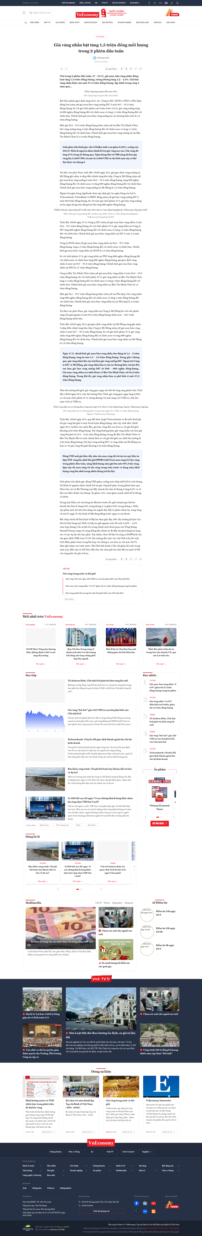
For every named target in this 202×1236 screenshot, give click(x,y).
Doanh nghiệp (124, 22)
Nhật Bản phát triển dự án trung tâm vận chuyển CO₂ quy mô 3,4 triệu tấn (161, 652)
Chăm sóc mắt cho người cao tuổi (115, 933)
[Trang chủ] (25, 22)
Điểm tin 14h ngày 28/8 (166, 913)
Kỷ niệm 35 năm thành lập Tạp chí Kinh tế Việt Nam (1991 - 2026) (80, 1104)
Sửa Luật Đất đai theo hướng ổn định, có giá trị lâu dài (100, 1035)
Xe (96, 3)
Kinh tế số (74, 22)
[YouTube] (166, 3)
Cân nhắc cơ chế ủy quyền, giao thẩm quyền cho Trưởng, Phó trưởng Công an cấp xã (42, 1053)
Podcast (107, 903)
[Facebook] (149, 3)
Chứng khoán (68, 3)
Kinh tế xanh (90, 22)
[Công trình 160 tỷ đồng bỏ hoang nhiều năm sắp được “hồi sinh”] (159, 1035)
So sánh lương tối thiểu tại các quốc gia (114, 965)
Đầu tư (47, 22)
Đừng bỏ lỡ (33, 836)
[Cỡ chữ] (66, 69)
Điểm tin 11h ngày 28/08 (165, 930)
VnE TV (105, 3)
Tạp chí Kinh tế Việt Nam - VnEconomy (162, 1228)
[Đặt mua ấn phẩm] (172, 12)
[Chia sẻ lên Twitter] (126, 69)
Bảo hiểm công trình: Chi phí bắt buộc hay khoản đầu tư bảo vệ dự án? (100, 771)
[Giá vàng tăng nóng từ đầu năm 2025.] (101, 92)
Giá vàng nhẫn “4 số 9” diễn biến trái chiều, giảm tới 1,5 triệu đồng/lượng (162, 704)
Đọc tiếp (31, 675)
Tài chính (60, 22)
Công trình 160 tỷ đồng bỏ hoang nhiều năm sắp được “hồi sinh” (159, 1052)
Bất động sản (142, 22)
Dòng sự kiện (101, 1071)
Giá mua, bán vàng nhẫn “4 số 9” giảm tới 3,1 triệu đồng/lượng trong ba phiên (101, 586)
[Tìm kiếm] (30, 13)
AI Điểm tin (159, 902)
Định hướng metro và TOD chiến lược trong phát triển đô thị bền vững (40, 1104)
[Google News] (177, 3)
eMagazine (128, 903)
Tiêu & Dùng (85, 3)
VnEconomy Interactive (158, 1101)
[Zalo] (160, 3)
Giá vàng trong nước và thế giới (79, 574)
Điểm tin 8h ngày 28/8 (165, 947)
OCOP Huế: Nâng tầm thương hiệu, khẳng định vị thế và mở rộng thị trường (41, 652)
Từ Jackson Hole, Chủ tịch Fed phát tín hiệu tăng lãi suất (98, 681)
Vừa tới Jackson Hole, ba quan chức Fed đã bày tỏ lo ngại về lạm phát (113, 870)
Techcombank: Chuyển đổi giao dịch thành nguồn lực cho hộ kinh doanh (100, 741)
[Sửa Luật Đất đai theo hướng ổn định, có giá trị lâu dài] (101, 1008)
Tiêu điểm (34, 22)
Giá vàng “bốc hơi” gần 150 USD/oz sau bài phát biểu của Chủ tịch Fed (97, 579)
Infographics (117, 903)
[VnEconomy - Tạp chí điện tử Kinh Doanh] (101, 1143)
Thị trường (107, 22)
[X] (155, 3)
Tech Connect (119, 3)
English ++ (135, 3)
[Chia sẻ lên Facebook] (121, 69)
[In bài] (62, 69)
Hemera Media (63, 1227)
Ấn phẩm (160, 769)
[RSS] (153, 1211)
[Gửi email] (131, 69)
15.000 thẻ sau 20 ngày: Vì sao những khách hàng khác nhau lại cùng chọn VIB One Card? (100, 800)
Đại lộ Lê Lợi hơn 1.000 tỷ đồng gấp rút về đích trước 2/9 (41, 1016)
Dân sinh (170, 22)
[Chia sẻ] (140, 69)
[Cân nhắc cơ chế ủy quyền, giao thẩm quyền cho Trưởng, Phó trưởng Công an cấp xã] (42, 1035)
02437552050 (87, 1206)
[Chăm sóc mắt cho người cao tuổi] (159, 999)
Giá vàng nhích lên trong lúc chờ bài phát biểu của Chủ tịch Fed (94, 593)
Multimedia (33, 903)
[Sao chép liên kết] (136, 69)
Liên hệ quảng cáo (101, 1211)
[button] (77, 889)
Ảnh (24, 1188)
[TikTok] (172, 3)
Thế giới (157, 22)
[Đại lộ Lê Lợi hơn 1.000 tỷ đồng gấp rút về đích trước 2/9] (42, 999)
